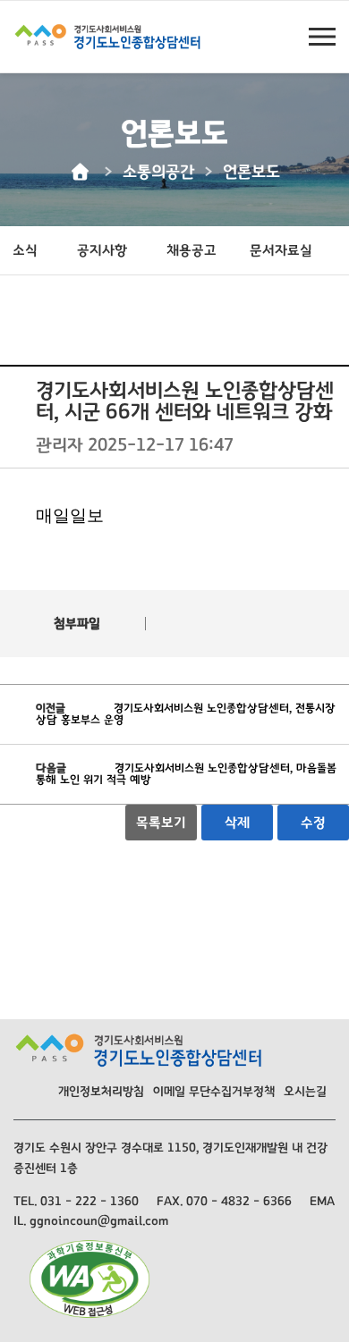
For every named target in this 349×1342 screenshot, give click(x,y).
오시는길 (305, 1091)
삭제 (237, 822)
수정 (313, 822)
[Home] (82, 172)
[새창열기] (89, 1276)
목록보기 (161, 822)
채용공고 (191, 250)
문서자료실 (280, 250)
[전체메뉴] (322, 37)
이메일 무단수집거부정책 (214, 1091)
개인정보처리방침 (101, 1091)
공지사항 (102, 250)
